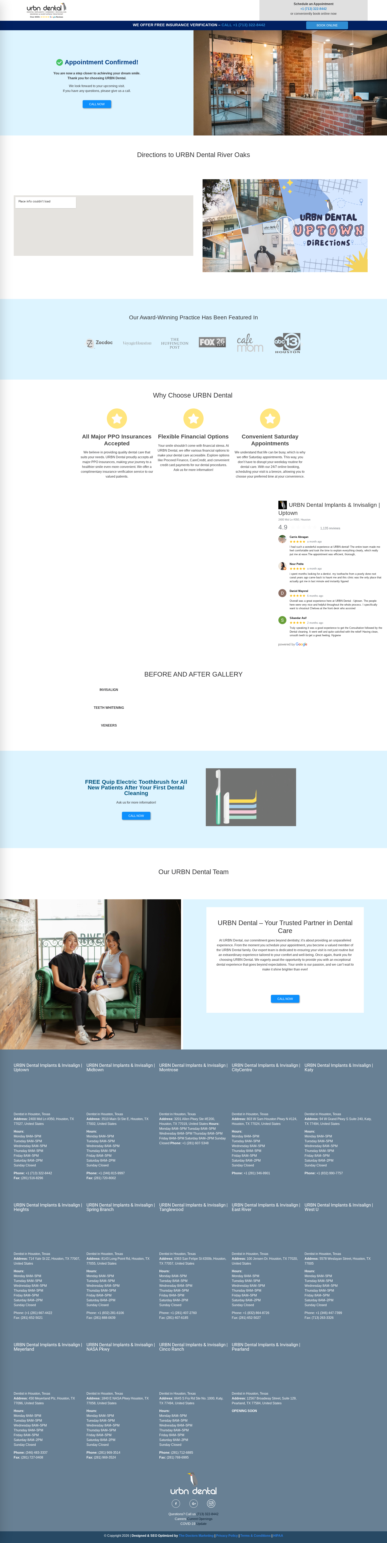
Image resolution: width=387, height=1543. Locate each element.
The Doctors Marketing (196, 1535)
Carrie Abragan (299, 536)
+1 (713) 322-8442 (313, 8)
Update (201, 1523)
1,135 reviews (330, 528)
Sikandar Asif (298, 617)
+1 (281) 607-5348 (195, 1143)
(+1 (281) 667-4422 (38, 1313)
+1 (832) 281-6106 (111, 1313)
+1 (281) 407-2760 (183, 1313)
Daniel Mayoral (299, 590)
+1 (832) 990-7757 (329, 1173)
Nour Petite (297, 563)
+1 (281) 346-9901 (257, 1173)
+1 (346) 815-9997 (111, 1173)
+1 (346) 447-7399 (329, 1313)
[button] (285, 226)
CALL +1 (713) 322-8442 (243, 25)
